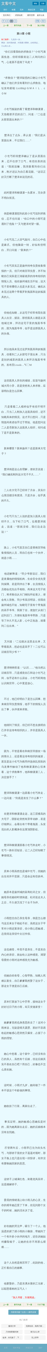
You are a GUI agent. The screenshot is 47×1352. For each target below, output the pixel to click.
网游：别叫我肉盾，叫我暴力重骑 (15, 43)
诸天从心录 (35, 1332)
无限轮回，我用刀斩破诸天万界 (36, 1326)
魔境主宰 (12, 1326)
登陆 (35, 3)
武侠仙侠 (18, 15)
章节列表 (17, 25)
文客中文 (8, 3)
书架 (41, 10)
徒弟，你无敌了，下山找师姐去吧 (13, 1338)
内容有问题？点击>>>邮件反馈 (23, 1312)
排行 (5, 10)
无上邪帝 (35, 1338)
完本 (22, 10)
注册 (42, 3)
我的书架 (16, 1348)
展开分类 (40, 15)
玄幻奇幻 (6, 15)
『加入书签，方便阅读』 (23, 1297)
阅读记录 (31, 10)
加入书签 (41, 25)
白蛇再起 (34, 43)
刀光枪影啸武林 (12, 1332)
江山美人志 (5, 46)
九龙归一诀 (15, 39)
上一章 (6, 25)
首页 (6, 1348)
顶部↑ (40, 1348)
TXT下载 (41, 1305)
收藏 (13, 10)
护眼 (37, 21)
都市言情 (31, 15)
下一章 (29, 25)
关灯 (43, 21)
